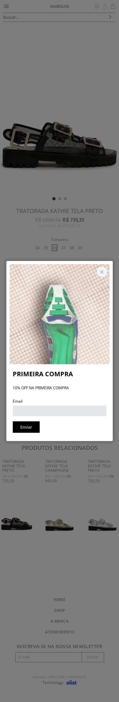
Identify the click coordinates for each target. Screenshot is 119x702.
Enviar (26, 427)
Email (18, 401)
